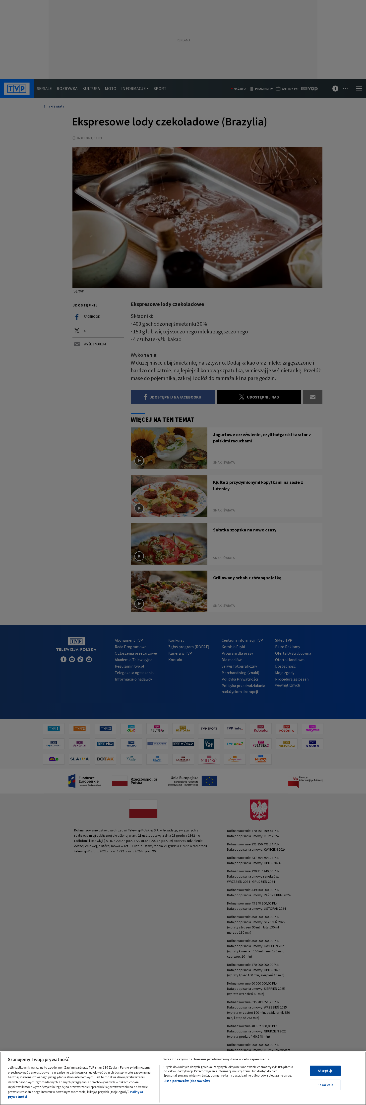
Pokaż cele (325, 1085)
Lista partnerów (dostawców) (187, 1081)
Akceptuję (325, 1071)
